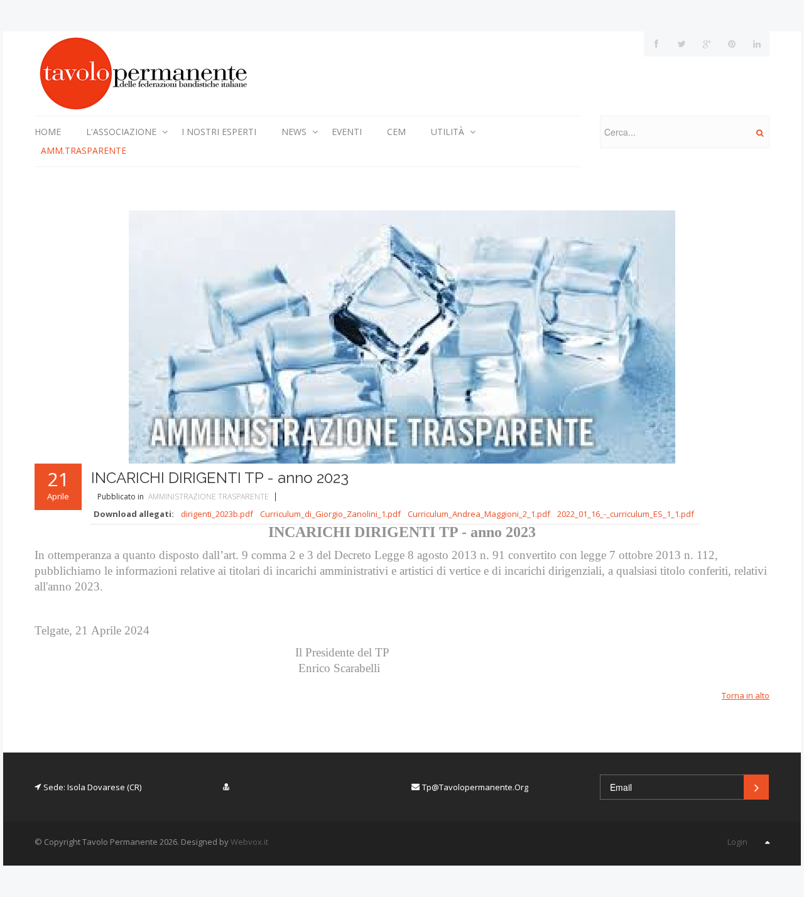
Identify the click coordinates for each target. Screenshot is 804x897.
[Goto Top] (767, 841)
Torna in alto (745, 695)
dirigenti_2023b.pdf (217, 513)
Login (737, 841)
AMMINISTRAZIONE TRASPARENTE (208, 496)
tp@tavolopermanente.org (475, 787)
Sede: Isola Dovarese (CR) (92, 787)
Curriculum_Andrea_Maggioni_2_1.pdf (479, 513)
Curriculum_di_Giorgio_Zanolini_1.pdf (330, 513)
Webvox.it (249, 841)
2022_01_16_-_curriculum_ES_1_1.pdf (625, 513)
